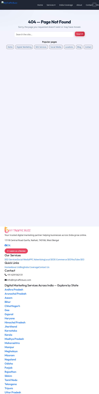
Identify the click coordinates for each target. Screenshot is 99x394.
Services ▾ (51, 5)
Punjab (8, 367)
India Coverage (66, 5)
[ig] (8, 245)
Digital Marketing (24, 47)
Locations (69, 47)
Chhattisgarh (12, 306)
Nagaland (10, 359)
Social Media (55, 47)
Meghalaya (11, 351)
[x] (10, 245)
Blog (79, 47)
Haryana (10, 318)
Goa (7, 310)
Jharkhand (11, 326)
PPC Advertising (37, 259)
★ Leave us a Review (16, 251)
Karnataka (11, 330)
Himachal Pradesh (15, 322)
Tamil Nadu (11, 380)
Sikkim (8, 375)
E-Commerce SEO (62, 259)
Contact (89, 5)
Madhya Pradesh (14, 338)
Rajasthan (10, 371)
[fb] (6, 245)
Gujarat (9, 314)
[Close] (94, 4)
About (79, 5)
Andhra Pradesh (14, 289)
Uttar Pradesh (13, 392)
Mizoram (10, 355)
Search (79, 34)
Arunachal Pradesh (15, 293)
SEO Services (41, 47)
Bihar (8, 301)
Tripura (9, 388)
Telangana (11, 384)
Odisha (9, 363)
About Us (15, 267)
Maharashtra (12, 343)
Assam (8, 297)
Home (40, 5)
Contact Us (44, 267)
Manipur (9, 347)
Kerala (8, 334)
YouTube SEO (77, 259)
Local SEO (49, 259)
